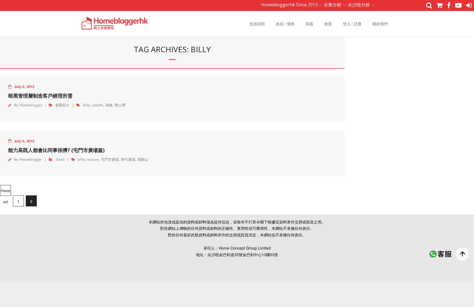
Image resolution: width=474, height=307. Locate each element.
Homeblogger (30, 105)
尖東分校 (328, 5)
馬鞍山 (142, 159)
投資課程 (257, 23)
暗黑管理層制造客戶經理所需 (40, 95)
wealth (97, 105)
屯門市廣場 (110, 159)
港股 (328, 23)
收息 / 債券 (285, 23)
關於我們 (380, 23)
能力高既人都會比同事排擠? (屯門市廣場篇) (56, 150)
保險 (108, 105)
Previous (5, 192)
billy (86, 105)
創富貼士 (62, 105)
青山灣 (120, 105)
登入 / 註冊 (352, 23)
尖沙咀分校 (354, 5)
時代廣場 (128, 159)
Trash (60, 159)
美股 (309, 23)
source (93, 159)
